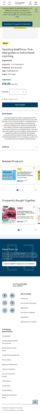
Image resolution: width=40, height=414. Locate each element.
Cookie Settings (7, 390)
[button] (4, 3)
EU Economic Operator (28, 312)
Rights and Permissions (9, 364)
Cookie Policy (6, 386)
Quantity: (5, 92)
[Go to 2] (20, 190)
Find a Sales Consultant (28, 303)
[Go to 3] (22, 190)
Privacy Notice (6, 360)
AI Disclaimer (6, 381)
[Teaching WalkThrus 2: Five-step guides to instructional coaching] (19, 175)
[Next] (35, 190)
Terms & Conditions (8, 369)
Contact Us (24, 298)
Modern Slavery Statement (10, 355)
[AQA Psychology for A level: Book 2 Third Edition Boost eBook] (19, 214)
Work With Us (25, 317)
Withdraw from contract (28, 322)
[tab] (20, 127)
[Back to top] (35, 402)
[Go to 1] (17, 190)
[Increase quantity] (23, 92)
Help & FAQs (24, 308)
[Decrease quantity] (12, 92)
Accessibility (6, 336)
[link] (30, 3)
